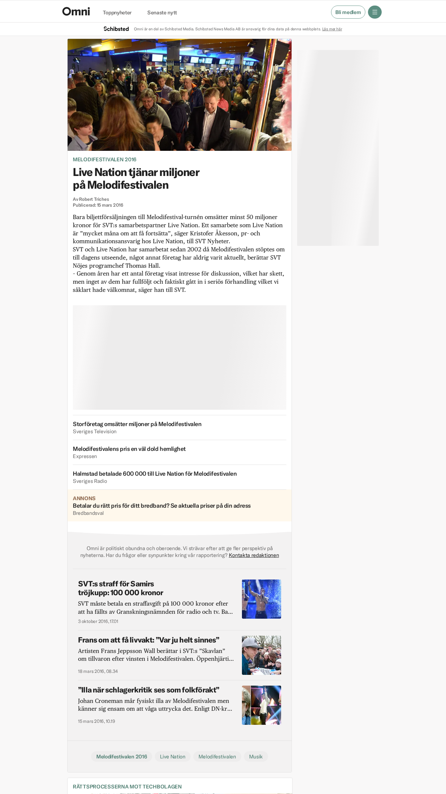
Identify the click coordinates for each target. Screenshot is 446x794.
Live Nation (172, 756)
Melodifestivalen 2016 (104, 159)
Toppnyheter (117, 13)
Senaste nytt (162, 13)
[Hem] (76, 11)
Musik (256, 756)
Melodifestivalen (217, 756)
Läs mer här (332, 28)
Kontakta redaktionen (254, 555)
